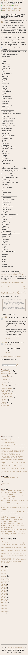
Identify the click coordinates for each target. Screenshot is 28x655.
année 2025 (4, 584)
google (18, 291)
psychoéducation (10, 512)
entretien (10, 495)
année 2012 (4, 604)
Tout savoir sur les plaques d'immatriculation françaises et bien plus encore (12, 452)
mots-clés (22, 291)
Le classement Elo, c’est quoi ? (8, 442)
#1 (6, 317)
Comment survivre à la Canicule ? (9, 441)
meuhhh (14, 500)
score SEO (16, 520)
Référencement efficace (11, 0)
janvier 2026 (4, 576)
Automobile (4, 402)
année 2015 (4, 599)
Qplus (9, 507)
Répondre (7, 338)
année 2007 (4, 611)
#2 (6, 342)
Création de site (5, 379)
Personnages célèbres (6, 393)
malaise (22, 507)
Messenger (15, 529)
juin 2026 (3, 570)
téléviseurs (7, 529)
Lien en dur (3, 378)
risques (17, 514)
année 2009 (4, 608)
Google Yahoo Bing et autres (8, 373)
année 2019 (4, 593)
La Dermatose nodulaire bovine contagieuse (11, 457)
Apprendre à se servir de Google (8, 384)
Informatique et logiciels (7, 397)
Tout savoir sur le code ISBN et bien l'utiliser (11, 454)
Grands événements (6, 391)
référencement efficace (11, 291)
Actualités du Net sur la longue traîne (15, 647)
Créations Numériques (6, 370)
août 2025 (3, 582)
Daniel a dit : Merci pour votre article (10, 558)
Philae (8, 500)
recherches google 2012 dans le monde (17, 293)
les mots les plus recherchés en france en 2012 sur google (12, 273)
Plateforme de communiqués (11, 477)
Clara (9, 535)
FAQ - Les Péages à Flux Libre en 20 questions (12, 456)
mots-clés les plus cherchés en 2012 (9, 292)
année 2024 (4, 585)
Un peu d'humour (5, 385)
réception (14, 493)
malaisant (13, 517)
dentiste (20, 511)
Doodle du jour (4, 390)
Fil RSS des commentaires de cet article (11, 356)
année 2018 (4, 594)
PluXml (14, 652)
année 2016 (4, 597)
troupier (17, 495)
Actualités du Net (5, 381)
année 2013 (4, 602)
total (2, 613)
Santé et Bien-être (5, 403)
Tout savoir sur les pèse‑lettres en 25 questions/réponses (10, 438)
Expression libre (5, 387)
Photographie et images (6, 388)
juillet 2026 (4, 569)
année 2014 (4, 601)
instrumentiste (9, 504)
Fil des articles (5, 483)
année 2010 (4, 607)
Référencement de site (6, 396)
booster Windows (9, 523)
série (8, 497)
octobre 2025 (4, 581)
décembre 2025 (5, 578)
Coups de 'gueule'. (5, 376)
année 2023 (4, 587)
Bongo (17, 526)
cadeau (8, 520)
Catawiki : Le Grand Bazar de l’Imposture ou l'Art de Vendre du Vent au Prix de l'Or (13, 462)
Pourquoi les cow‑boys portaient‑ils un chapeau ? (13, 450)
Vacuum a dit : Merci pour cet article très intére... (13, 553)
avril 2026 (3, 573)
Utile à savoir (4, 400)
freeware (11, 514)
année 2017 (4, 596)
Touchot (11, 526)
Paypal (10, 521)
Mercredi (3, 490)
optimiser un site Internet (12, 533)
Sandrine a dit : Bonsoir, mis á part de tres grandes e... (14, 559)
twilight (10, 490)
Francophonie (4, 399)
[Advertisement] (14, 420)
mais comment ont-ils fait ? (12, 527)
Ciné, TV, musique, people (7, 394)
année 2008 (4, 610)
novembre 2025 (5, 579)
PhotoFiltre (23, 529)
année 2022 (4, 588)
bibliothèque (11, 531)
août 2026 (3, 567)
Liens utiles (4, 382)
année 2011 (4, 605)
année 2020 (4, 591)
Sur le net (3, 375)
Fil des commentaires (7, 485)
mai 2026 (3, 572)
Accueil (3, 0)
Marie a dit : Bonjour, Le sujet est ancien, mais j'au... (13, 543)
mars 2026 (3, 575)
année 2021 (4, 590)
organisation (17, 490)
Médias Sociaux (5, 405)
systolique (21, 500)
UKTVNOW (15, 507)
